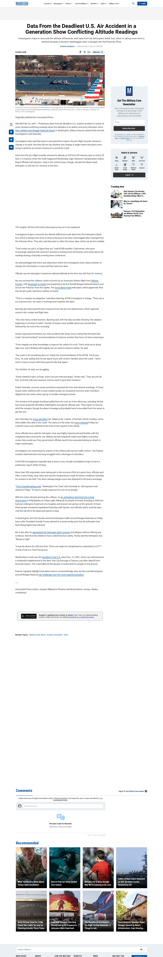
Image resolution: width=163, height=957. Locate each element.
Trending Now (117, 186)
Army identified (40, 419)
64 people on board (37, 284)
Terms (89, 835)
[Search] (133, 3)
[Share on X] (85, 52)
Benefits (94, 3)
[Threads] (11, 147)
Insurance (47, 3)
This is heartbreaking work (28, 486)
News (103, 3)
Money (68, 3)
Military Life (113, 3)
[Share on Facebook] (80, 52)
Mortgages (58, 3)
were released (81, 422)
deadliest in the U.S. (51, 557)
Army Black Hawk (63, 287)
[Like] (11, 139)
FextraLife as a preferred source (81, 617)
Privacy (95, 835)
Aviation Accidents (67, 46)
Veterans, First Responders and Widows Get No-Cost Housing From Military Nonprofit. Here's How (134, 213)
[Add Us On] (11, 124)
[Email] (89, 52)
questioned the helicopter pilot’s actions (51, 532)
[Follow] (11, 132)
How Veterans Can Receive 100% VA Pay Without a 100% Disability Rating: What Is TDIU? (135, 193)
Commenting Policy (60, 800)
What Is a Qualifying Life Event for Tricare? (135, 202)
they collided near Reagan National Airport (35, 130)
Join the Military (81, 3)
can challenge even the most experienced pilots (61, 574)
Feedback (102, 835)
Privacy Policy (125, 138)
